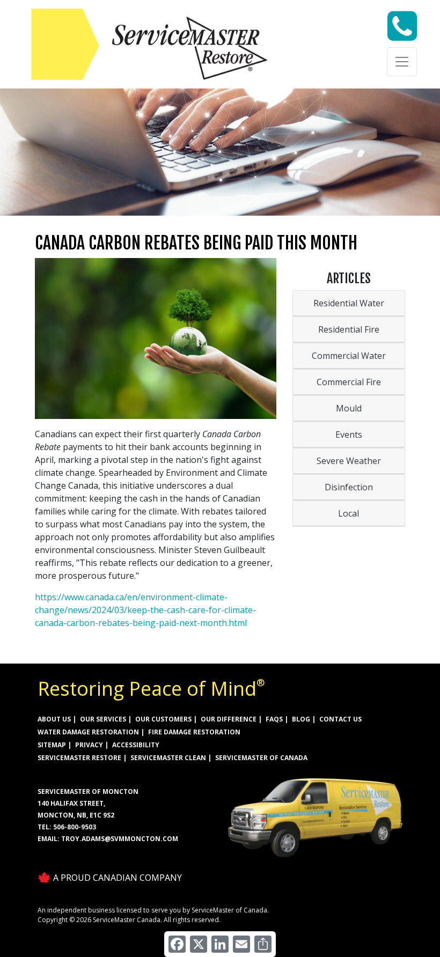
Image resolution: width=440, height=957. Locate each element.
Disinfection (349, 487)
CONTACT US (340, 719)
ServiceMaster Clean (168, 757)
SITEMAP (52, 744)
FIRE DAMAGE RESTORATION (194, 732)
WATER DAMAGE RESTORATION (88, 732)
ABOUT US (54, 719)
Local (348, 513)
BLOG (301, 719)
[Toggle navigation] (402, 61)
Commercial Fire (349, 382)
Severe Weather (349, 461)
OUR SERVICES (103, 719)
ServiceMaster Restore (79, 757)
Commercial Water (349, 356)
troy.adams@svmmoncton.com (119, 838)
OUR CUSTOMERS (163, 719)
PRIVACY (89, 744)
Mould (349, 408)
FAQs (274, 719)
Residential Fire (348, 329)
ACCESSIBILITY (135, 744)
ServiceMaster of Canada (261, 757)
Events (348, 434)
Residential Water (348, 303)
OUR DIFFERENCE (228, 719)
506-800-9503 (74, 826)
